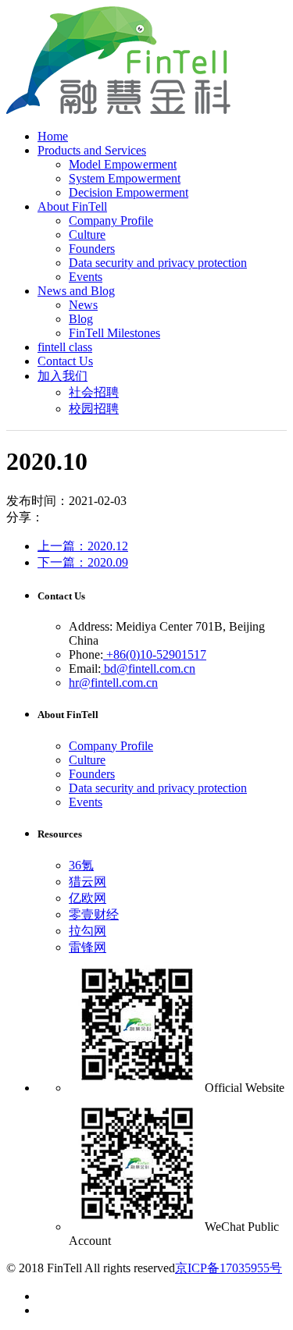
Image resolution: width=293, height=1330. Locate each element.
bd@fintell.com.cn (148, 668)
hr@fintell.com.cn (113, 682)
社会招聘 (94, 392)
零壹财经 (94, 914)
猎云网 (87, 881)
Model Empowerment (123, 164)
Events (85, 276)
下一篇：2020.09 (83, 562)
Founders (92, 248)
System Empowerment (124, 178)
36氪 (81, 865)
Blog (81, 318)
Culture (87, 234)
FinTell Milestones (114, 333)
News (83, 304)
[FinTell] (118, 109)
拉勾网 (87, 930)
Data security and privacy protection (158, 262)
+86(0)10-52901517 (154, 654)
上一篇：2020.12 (83, 546)
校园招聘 (94, 408)
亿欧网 (87, 898)
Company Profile (111, 220)
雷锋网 (87, 947)
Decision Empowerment (128, 192)
